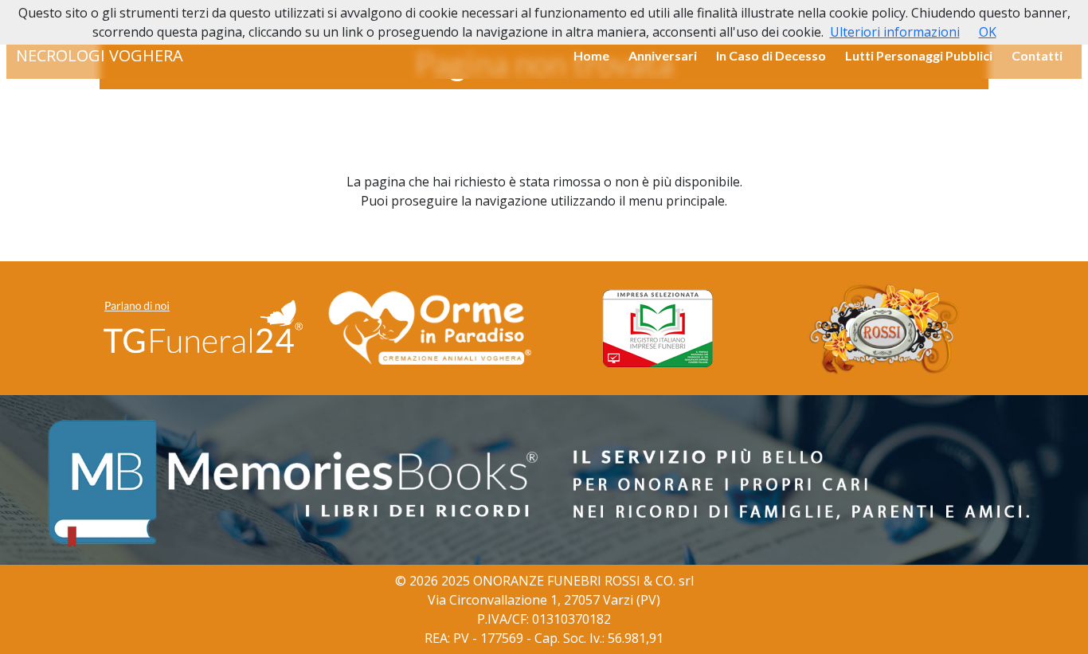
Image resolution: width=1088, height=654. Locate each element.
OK (987, 32)
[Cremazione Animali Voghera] (430, 328)
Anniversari (662, 55)
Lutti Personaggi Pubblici (918, 55)
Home (591, 55)
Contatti (1037, 55)
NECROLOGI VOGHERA (99, 55)
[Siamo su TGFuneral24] (203, 328)
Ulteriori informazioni (895, 32)
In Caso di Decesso (771, 55)
